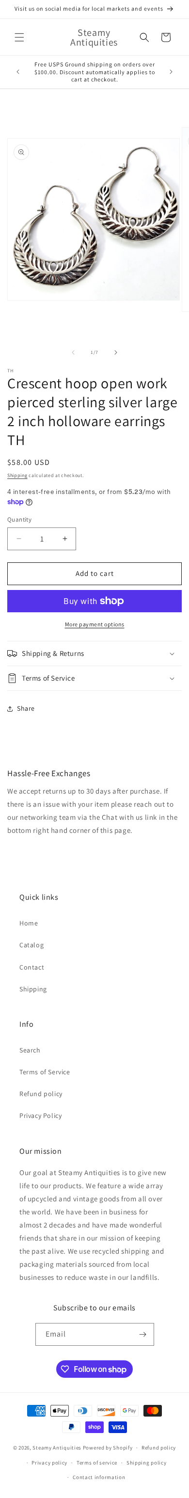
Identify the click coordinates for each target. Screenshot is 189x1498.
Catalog (31, 944)
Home (28, 923)
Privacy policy (49, 1462)
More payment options (95, 624)
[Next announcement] (171, 71)
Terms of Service (44, 1072)
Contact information (99, 1477)
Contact (31, 967)
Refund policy (41, 1093)
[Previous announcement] (18, 71)
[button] (19, 37)
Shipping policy (146, 1462)
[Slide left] (73, 352)
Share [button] (26, 708)
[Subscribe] (143, 1334)
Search (30, 1050)
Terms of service (97, 1462)
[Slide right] (115, 352)
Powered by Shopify (108, 1447)
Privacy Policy (40, 1115)
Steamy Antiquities (56, 1447)
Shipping (17, 475)
